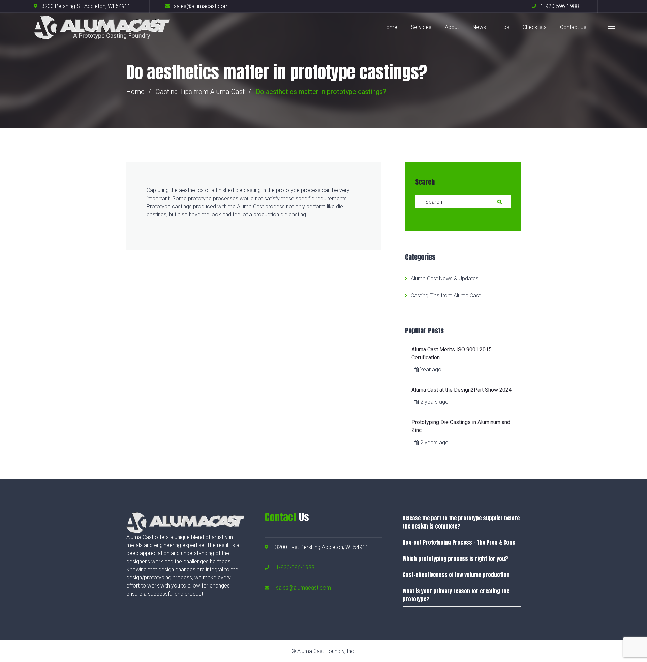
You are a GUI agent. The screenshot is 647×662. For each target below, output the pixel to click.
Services (421, 27)
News (479, 27)
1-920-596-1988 (295, 567)
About (452, 27)
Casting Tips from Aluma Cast (200, 92)
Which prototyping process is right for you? (455, 558)
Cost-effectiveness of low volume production (456, 575)
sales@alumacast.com (303, 587)
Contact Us (573, 27)
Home (390, 27)
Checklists (535, 27)
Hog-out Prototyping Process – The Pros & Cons (459, 542)
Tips (504, 27)
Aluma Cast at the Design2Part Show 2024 (461, 390)
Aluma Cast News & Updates (445, 278)
